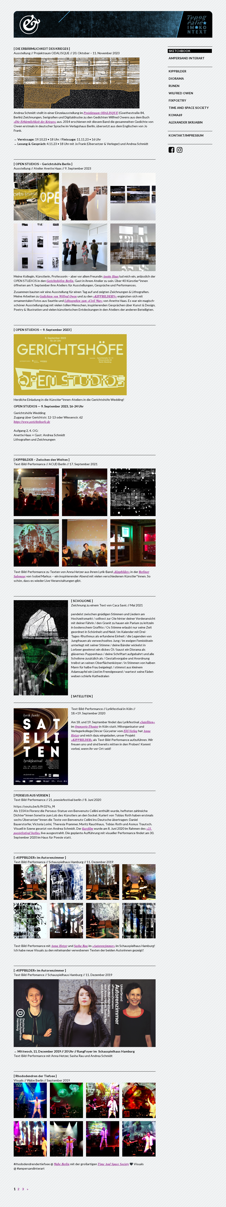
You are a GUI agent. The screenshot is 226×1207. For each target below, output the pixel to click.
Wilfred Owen (181, 93)
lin (71, 281)
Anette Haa (110, 276)
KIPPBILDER (177, 71)
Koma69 (175, 115)
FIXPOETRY (177, 100)
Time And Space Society (113, 1164)
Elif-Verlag (130, 731)
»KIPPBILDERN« (105, 296)
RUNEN (174, 86)
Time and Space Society (189, 108)
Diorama (176, 78)
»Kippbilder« (121, 572)
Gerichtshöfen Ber (58, 281)
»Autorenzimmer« (103, 946)
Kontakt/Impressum (186, 135)
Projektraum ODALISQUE (101, 113)
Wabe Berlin (62, 1164)
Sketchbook (179, 51)
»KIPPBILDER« (81, 740)
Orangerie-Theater (86, 726)
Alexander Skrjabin (186, 122)
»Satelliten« (147, 722)
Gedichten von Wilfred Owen (58, 296)
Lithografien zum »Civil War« (83, 301)
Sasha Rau (81, 946)
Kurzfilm (87, 828)
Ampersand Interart (187, 58)
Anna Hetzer (59, 946)
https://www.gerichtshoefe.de (32, 422)
